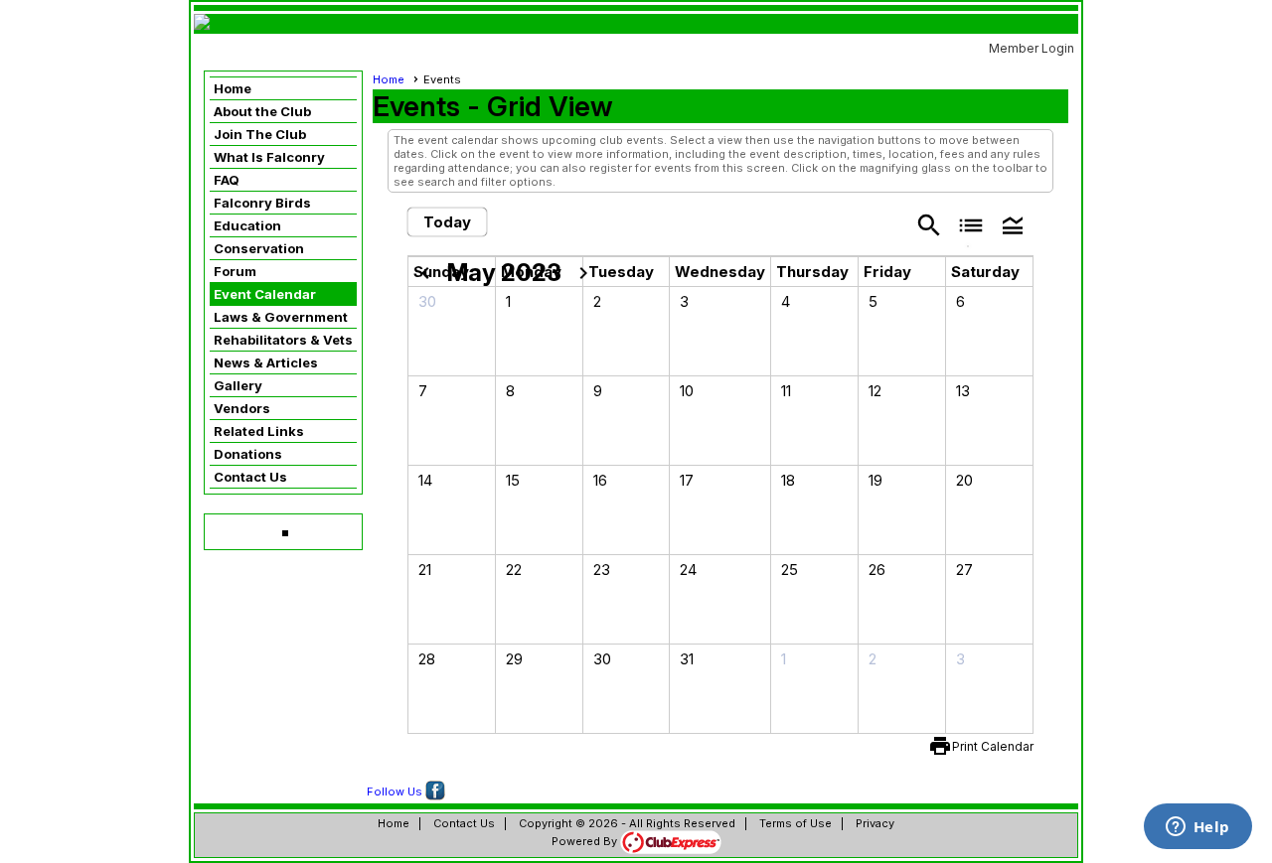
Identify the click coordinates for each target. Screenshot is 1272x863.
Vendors (242, 408)
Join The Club (260, 134)
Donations (248, 454)
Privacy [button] (875, 823)
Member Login (1031, 48)
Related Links (259, 431)
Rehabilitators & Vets (283, 340)
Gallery (238, 385)
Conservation (259, 248)
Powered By (586, 841)
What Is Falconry (269, 157)
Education (247, 225)
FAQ (226, 180)
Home (232, 88)
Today (447, 222)
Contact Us (250, 477)
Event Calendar (265, 294)
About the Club (262, 111)
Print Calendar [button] (993, 746)
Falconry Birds (262, 203)
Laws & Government (281, 317)
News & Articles (266, 362)
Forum (235, 271)
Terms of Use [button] (795, 823)
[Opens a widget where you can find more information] (1197, 828)
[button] (1013, 224)
